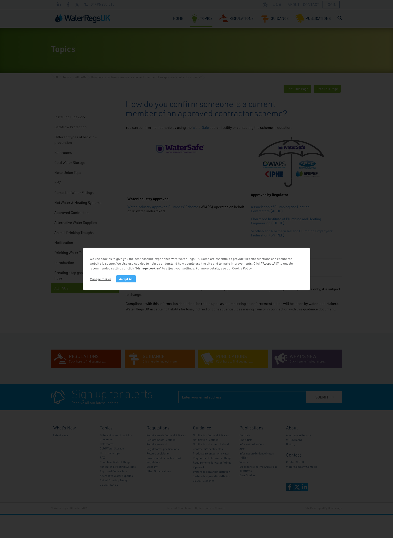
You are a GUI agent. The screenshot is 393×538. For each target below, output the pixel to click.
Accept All (126, 279)
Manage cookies (100, 279)
